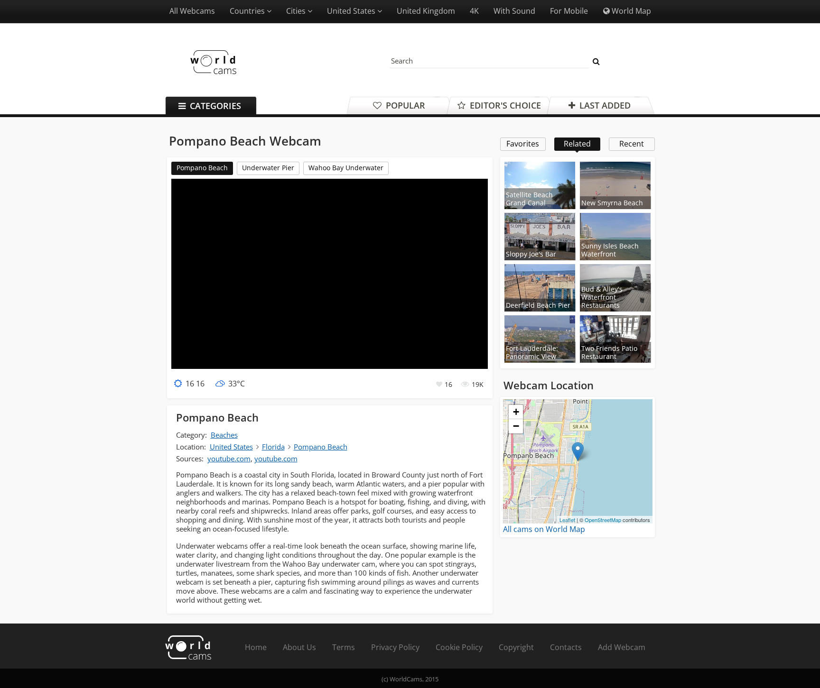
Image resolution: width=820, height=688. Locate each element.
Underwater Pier (268, 167)
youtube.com (229, 458)
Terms (343, 647)
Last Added (604, 105)
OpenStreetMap (603, 519)
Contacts (566, 647)
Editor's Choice (504, 105)
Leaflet (567, 519)
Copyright (516, 647)
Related (577, 143)
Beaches (224, 435)
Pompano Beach (202, 167)
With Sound (514, 11)
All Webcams (192, 11)
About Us (299, 647)
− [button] (516, 426)
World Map (630, 11)
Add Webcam (621, 647)
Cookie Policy (459, 647)
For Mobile (569, 11)
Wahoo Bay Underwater (345, 167)
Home (256, 647)
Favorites (522, 143)
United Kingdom (426, 11)
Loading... (576, 461)
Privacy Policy (395, 647)
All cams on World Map (544, 529)
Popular (404, 105)
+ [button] (516, 412)
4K (474, 11)
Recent (631, 143)
